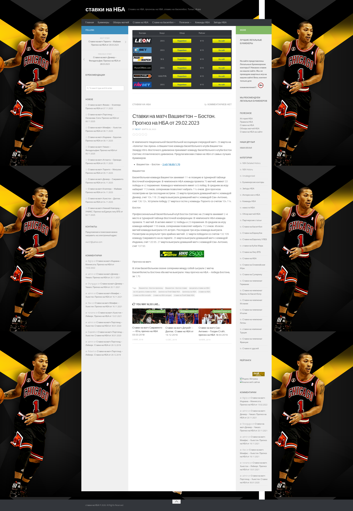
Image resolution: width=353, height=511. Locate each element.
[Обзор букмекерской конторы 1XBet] (142, 50)
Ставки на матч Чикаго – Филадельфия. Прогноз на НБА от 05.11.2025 (101, 150)
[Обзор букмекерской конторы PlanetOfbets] (142, 67)
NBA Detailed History (251, 163)
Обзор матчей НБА (251, 214)
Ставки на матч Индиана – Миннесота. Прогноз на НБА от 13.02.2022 (103, 264)
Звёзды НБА (220, 22)
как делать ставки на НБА (199, 288)
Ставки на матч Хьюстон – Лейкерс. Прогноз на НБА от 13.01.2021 (253, 466)
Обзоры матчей (121, 22)
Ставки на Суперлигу (252, 274)
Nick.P (138, 129)
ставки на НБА (105, 9)
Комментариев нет (220, 104)
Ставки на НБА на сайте (251, 132)
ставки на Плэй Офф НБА (184, 295)
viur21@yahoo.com (93, 242)
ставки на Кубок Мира (252, 246)
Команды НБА (202, 22)
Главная (89, 22)
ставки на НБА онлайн (142, 295)
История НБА (246, 118)
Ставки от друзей (250, 348)
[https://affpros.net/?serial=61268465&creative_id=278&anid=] (182, 253)
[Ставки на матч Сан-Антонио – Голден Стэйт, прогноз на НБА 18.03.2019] (215, 316)
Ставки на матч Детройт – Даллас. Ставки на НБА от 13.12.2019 (179, 331)
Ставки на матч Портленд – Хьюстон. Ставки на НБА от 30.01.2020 (253, 479)
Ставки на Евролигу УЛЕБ (254, 239)
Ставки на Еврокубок (252, 233)
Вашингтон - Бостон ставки (176, 288)
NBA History (247, 169)
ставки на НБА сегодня (162, 295)
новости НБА (248, 207)
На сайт (222, 41)
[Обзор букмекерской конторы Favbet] (142, 84)
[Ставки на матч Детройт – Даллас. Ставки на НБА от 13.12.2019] (181, 316)
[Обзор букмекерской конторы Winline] (142, 76)
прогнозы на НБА (189, 292)
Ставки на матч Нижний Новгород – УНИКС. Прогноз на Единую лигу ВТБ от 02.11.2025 (104, 211)
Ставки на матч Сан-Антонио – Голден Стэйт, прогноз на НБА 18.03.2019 (213, 331)
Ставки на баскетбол (162, 22)
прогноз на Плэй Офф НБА (169, 292)
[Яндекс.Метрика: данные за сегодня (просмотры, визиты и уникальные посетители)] (249, 379)
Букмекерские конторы (253, 182)
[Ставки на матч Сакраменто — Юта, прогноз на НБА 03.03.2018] (148, 316)
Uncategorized (248, 176)
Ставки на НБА (140, 22)
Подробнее (182, 41)
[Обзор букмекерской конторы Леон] (142, 41)
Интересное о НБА (251, 195)
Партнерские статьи (251, 220)
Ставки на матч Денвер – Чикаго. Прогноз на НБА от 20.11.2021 (253, 414)
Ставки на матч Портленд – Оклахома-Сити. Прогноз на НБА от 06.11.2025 (102, 118)
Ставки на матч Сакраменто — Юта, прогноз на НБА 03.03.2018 (147, 331)
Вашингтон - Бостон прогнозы (151, 288)
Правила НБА (246, 122)
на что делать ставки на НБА (144, 292)
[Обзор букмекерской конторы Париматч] (142, 59)
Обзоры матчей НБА (249, 128)
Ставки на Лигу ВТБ (251, 252)
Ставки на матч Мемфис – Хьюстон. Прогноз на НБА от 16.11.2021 (253, 440)
